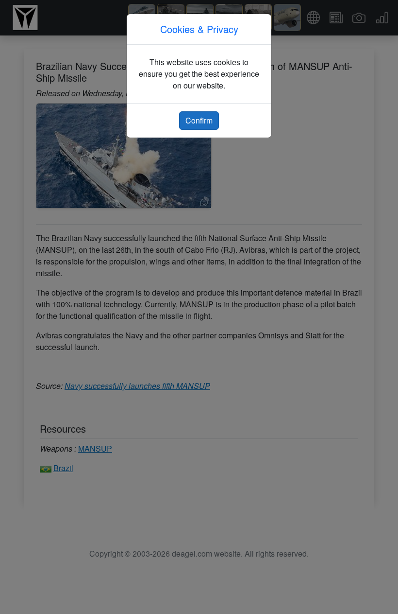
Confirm (199, 120)
